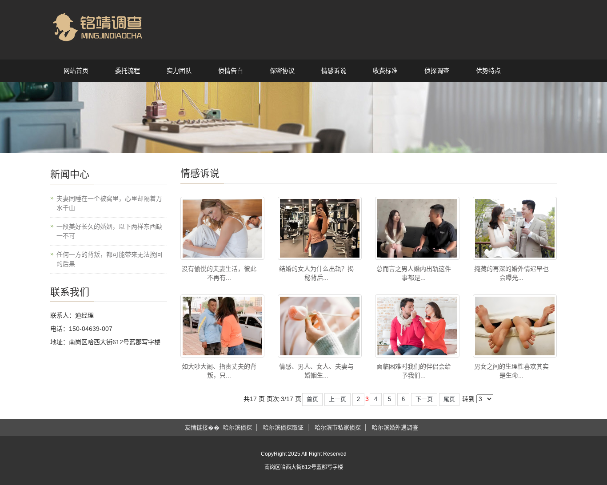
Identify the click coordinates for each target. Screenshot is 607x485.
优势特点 (488, 70)
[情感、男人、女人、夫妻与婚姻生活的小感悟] (320, 326)
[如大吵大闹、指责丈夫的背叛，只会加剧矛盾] (222, 326)
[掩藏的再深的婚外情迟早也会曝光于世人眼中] (515, 228)
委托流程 (127, 70)
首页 (312, 399)
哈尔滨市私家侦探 (338, 427)
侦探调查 (436, 70)
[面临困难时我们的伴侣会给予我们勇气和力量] (417, 326)
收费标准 (385, 70)
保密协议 (282, 70)
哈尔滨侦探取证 (283, 427)
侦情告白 (230, 70)
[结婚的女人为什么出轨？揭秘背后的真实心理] (320, 228)
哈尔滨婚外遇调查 (395, 427)
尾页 (449, 399)
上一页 (337, 399)
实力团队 (179, 70)
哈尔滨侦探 (237, 427)
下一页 (424, 399)
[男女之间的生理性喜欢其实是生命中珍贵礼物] (515, 326)
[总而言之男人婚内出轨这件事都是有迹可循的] (417, 228)
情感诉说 (333, 70)
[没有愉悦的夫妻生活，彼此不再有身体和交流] (222, 228)
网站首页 (76, 70)
